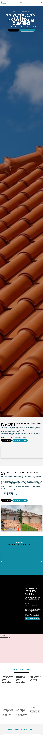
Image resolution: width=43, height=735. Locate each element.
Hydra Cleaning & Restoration (8, 433)
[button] (41, 3)
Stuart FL (27, 602)
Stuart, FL (10, 427)
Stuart (2, 483)
